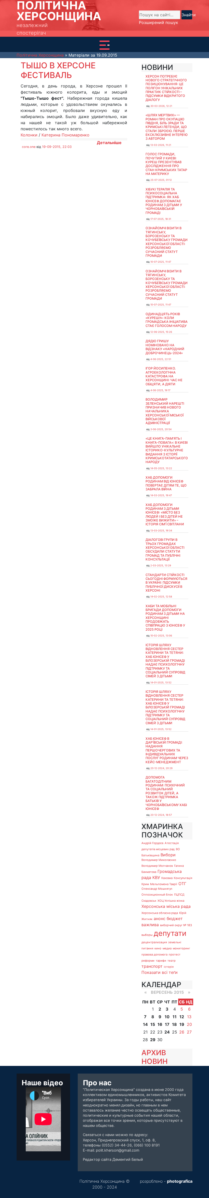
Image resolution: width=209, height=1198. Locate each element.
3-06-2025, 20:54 (161, 429)
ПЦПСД (179, 894)
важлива (150, 924)
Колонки (29, 134)
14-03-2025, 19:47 (161, 495)
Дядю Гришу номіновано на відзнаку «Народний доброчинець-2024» (165, 347)
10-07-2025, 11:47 (160, 261)
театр (171, 960)
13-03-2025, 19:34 (161, 530)
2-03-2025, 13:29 (160, 565)
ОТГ (182, 883)
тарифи (161, 960)
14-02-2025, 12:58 (161, 596)
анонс (159, 918)
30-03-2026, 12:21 (161, 106)
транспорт (152, 966)
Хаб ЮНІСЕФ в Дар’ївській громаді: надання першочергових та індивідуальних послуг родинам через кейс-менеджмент (167, 750)
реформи (147, 960)
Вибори (168, 854)
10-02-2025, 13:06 (161, 635)
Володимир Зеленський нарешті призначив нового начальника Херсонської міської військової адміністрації (165, 411)
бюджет (175, 918)
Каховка (167, 878)
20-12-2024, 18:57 (161, 814)
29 (152, 1039)
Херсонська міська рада (166, 906)
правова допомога (154, 954)
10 (167, 1016)
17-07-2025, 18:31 (160, 219)
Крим (145, 884)
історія (169, 966)
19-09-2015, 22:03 (57, 147)
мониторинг (181, 948)
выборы (146, 935)
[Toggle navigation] (104, 45)
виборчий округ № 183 (176, 925)
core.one (28, 147)
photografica (179, 1181)
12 (181, 1016)
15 (152, 1024)
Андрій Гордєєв (152, 843)
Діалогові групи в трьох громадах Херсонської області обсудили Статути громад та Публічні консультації (165, 549)
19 (181, 1024)
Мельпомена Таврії (163, 884)
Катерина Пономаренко (65, 134)
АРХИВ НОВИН (154, 1057)
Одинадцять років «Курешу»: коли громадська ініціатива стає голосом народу (167, 320)
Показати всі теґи (159, 972)
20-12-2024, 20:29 (161, 768)
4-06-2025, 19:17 (160, 390)
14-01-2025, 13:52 (161, 682)
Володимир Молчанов (157, 866)
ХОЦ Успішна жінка (171, 900)
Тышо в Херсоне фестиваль (58, 70)
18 (174, 1024)
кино (157, 948)
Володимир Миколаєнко (158, 860)
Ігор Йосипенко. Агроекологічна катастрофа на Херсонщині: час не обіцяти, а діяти (164, 376)
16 (160, 1024)
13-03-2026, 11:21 (160, 145)
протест (174, 954)
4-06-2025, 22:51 (160, 359)
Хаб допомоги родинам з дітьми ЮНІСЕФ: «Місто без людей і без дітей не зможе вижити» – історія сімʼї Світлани (165, 514)
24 (167, 1032)
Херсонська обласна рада (159, 913)
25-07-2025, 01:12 (161, 180)
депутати (170, 933)
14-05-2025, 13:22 (161, 468)
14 (145, 1024)
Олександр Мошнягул (156, 888)
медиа (167, 948)
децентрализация (154, 942)
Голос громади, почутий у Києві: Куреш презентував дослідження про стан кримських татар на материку (166, 164)
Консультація (183, 878)
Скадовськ (148, 900)
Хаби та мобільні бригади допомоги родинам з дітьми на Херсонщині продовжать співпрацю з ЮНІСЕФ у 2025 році (165, 617)
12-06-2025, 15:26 (161, 331)
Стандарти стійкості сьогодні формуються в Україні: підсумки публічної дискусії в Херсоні (166, 582)
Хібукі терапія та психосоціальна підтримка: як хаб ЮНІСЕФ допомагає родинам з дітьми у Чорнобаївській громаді (164, 201)
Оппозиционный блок (157, 894)
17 (167, 1024)
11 (175, 1016)
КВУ (156, 877)
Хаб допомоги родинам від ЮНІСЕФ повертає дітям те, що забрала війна (166, 483)
